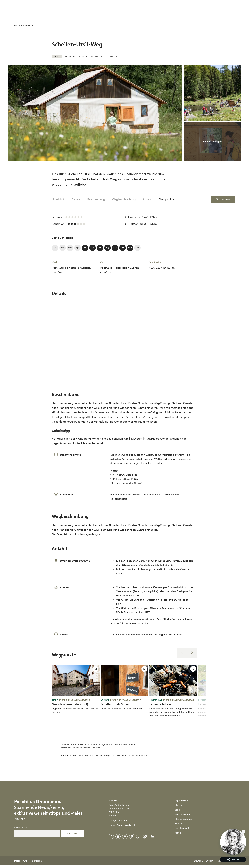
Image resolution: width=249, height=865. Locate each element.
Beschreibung (96, 199)
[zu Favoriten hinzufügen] (232, 25)
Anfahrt (147, 199)
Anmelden (72, 833)
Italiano (219, 860)
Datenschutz (20, 860)
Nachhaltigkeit (182, 828)
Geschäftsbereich (184, 814)
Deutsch (198, 860)
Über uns (179, 805)
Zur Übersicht (26, 26)
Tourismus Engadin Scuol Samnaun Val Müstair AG (113, 744)
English (209, 860)
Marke (178, 832)
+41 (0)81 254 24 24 (118, 820)
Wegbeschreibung (124, 199)
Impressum (37, 860)
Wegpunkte (166, 199)
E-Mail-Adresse (20, 828)
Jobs (177, 809)
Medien (179, 823)
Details (75, 199)
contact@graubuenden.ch (122, 825)
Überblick (58, 199)
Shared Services (183, 818)
